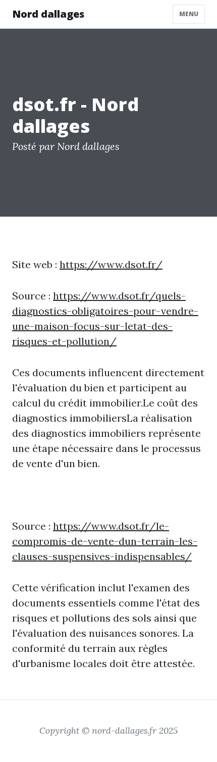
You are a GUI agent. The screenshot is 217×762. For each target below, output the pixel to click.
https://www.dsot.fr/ (111, 264)
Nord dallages (48, 14)
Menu (188, 14)
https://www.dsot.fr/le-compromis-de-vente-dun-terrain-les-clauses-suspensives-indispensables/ (104, 541)
